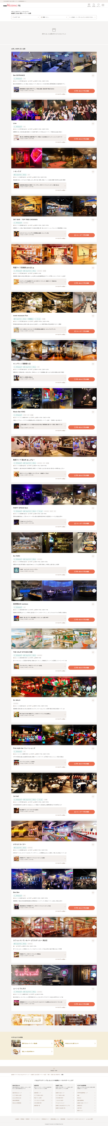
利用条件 (27, 1119)
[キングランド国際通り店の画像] (54, 350)
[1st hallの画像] (54, 783)
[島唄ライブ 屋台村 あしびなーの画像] (54, 446)
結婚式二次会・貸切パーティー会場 (38, 1074)
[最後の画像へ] (94, 62)
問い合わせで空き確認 (82, 91)
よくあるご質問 (89, 1119)
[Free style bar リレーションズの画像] (54, 735)
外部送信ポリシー (45, 1119)
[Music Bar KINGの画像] (54, 398)
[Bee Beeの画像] (54, 879)
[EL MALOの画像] (54, 686)
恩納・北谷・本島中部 (55, 1074)
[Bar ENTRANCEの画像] (54, 62)
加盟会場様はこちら (55, 1119)
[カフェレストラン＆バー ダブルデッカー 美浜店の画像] (54, 927)
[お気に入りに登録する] (93, 75)
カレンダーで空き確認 (82, 235)
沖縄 (48, 1074)
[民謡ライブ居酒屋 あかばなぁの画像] (54, 254)
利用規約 (22, 1119)
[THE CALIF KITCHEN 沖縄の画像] (54, 638)
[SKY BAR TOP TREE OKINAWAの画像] (54, 206)
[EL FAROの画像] (54, 542)
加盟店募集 (62, 1119)
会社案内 (17, 1119)
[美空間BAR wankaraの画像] (54, 590)
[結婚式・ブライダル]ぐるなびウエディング (20, 1074)
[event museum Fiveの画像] (54, 302)
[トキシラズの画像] (54, 158)
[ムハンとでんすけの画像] (54, 975)
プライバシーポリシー (35, 1119)
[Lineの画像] (54, 110)
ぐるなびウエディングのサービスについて (76, 1119)
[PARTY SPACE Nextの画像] (54, 494)
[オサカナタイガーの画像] (54, 831)
